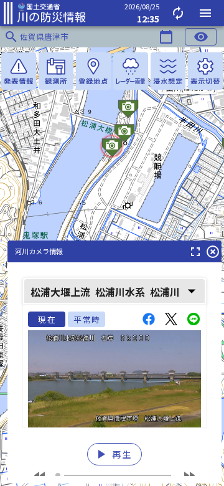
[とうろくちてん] (93, 71)
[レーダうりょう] (130, 71)
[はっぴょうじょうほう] (18, 71)
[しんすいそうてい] (168, 71)
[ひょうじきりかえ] (205, 71)
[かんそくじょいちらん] (56, 71)
